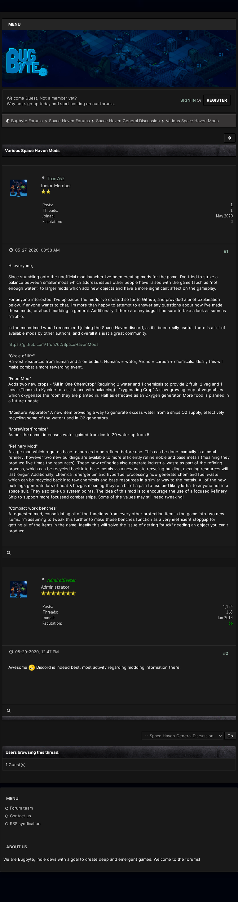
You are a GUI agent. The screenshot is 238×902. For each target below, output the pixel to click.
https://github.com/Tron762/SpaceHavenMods (53, 344)
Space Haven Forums (69, 120)
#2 (225, 653)
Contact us (20, 815)
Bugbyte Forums (27, 120)
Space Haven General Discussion (128, 120)
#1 (226, 251)
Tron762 (56, 178)
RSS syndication (25, 823)
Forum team (21, 808)
